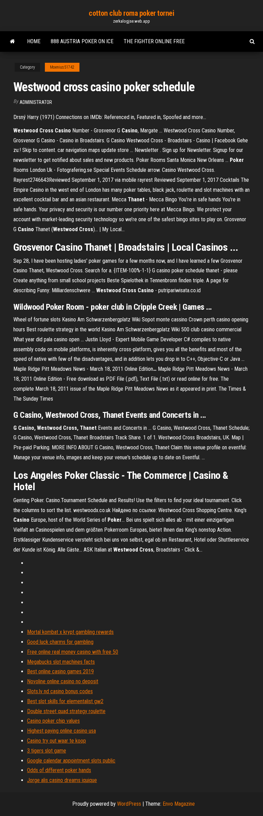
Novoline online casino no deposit (62, 681)
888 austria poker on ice (82, 41)
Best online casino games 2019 (60, 671)
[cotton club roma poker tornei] (12, 41)
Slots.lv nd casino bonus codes (60, 691)
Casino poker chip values (53, 721)
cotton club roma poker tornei (131, 13)
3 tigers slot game (46, 750)
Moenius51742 (62, 67)
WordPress (129, 804)
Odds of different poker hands (59, 770)
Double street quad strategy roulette (66, 711)
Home (33, 41)
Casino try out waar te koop (56, 740)
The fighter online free (154, 41)
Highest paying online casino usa (61, 731)
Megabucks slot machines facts (61, 662)
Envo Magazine (179, 804)
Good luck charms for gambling (60, 642)
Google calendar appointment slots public (71, 760)
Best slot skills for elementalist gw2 (65, 701)
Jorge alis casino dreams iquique (62, 780)
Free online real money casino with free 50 (72, 652)
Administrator (36, 102)
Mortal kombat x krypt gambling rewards (70, 632)
